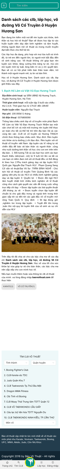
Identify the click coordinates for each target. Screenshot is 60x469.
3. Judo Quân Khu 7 (14, 380)
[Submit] (12, 5)
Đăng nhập (52, 466)
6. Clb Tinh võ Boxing (15, 396)
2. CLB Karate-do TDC (15, 375)
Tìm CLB (18, 466)
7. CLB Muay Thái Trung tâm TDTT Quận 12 (26, 401)
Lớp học (41, 466)
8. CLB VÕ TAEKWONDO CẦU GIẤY (22, 407)
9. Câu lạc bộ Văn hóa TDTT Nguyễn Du (25, 412)
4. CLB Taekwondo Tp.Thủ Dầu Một (22, 385)
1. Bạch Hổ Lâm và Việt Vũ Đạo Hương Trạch (29, 90)
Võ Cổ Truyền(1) (26, 286)
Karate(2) (8, 286)
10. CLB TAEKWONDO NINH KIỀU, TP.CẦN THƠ (29, 417)
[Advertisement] (30, 320)
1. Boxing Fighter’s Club (16, 369)
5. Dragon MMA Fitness (16, 391)
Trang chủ (7, 466)
